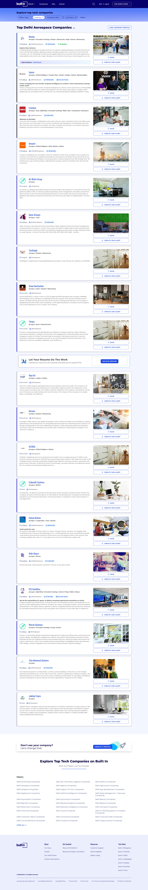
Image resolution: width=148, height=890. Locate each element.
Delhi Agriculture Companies (107, 786)
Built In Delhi (123, 855)
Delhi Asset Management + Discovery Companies (110, 794)
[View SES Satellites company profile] (74, 602)
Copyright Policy (60, 881)
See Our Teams (63, 80)
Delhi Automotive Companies (68, 799)
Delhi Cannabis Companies (106, 807)
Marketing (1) (37, 62)
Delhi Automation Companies (29, 799)
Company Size (53, 17)
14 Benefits (50, 561)
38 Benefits (51, 525)
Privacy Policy (73, 881)
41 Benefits (49, 596)
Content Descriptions (52, 859)
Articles (62, 4)
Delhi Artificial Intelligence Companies (71, 793)
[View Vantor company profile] (74, 85)
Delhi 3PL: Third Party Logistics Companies (73, 782)
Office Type (24, 17)
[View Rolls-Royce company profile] (74, 567)
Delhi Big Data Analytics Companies (70, 803)
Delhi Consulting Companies (67, 817)
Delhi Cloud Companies (65, 811)
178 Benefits (49, 80)
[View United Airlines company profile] (74, 531)
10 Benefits (50, 222)
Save (112, 57)
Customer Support (97, 848)
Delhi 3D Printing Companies (28, 782)
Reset (83, 17)
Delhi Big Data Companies (27, 803)
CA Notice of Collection (124, 881)
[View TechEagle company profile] (74, 263)
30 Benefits (49, 115)
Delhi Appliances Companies (28, 793)
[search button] (94, 4)
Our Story (47, 848)
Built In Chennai (124, 852)
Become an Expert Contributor (73, 852)
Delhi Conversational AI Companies (31, 821)
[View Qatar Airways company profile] (74, 228)
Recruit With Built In (70, 848)
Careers (47, 852)
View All (21, 825)
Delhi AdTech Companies (105, 782)
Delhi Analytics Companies (27, 789)
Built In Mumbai (124, 866)
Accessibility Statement (45, 881)
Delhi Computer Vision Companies (31, 817)
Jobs (53, 4)
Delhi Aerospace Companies (28, 786)
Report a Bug (95, 855)
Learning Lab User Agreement (26, 881)
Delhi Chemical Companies (28, 811)
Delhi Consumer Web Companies (108, 817)
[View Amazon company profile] (74, 157)
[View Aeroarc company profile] (74, 424)
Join (100, 4)
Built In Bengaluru (124, 848)
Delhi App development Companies (109, 789)
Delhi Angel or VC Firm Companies (70, 789)
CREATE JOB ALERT (112, 62)
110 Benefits (51, 44)
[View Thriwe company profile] (74, 335)
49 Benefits (52, 151)
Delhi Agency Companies (66, 786)
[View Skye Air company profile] (74, 388)
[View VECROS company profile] (74, 460)
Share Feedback (96, 852)
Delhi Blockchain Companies (28, 807)
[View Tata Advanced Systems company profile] (74, 673)
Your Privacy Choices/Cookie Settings (103, 881)
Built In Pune (122, 870)
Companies (43, 4)
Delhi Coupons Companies (67, 821)
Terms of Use (84, 881)
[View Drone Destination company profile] (74, 299)
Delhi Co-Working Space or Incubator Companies (110, 812)
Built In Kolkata (123, 863)
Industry (38, 17)
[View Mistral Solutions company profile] (74, 638)
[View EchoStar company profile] (74, 121)
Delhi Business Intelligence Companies (72, 807)
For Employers (121, 4)
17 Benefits (49, 668)
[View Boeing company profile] (74, 50)
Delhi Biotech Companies (105, 803)
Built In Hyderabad (124, 859)
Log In (107, 4)
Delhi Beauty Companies (105, 799)
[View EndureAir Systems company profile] (74, 495)
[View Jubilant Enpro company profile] (74, 709)
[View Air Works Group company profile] (74, 192)
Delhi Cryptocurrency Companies (108, 821)
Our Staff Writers (50, 855)
